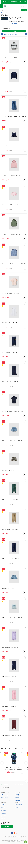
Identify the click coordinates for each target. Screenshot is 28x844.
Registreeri (7, 826)
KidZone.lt (3, 804)
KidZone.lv (3, 805)
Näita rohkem (14, 23)
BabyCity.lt (3, 807)
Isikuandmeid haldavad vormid (20, 805)
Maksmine (17, 794)
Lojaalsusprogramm (4, 797)
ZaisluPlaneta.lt (4, 812)
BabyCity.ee (3, 816)
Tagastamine (17, 797)
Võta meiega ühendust (19, 800)
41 (16, 745)
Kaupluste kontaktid (4, 795)
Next (26, 763)
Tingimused (17, 798)
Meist (2, 794)
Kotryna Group (3, 815)
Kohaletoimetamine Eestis (20, 795)
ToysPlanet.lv (3, 813)
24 (24, 745)
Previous (2, 763)
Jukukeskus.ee (3, 810)
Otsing (24, 10)
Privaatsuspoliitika (18, 804)
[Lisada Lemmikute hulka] (25, 38)
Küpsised (16, 807)
